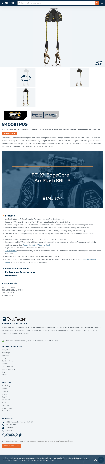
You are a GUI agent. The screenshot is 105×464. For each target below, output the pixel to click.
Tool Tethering (7, 366)
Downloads (6, 400)
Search (97, 3)
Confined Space (7, 361)
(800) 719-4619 (11, 425)
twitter (16, 435)
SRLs (4, 358)
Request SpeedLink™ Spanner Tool (36, 245)
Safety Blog (6, 386)
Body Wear (6, 350)
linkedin (12, 435)
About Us (5, 402)
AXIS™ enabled (11, 251)
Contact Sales (9, 134)
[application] (52, 459)
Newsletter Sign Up (11, 446)
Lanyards (5, 355)
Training (5, 391)
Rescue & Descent (8, 369)
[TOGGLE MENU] (102, 3)
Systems (5, 364)
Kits (3, 372)
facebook (4, 435)
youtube (20, 435)
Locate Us (9, 431)
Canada (4, 394)
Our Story (5, 405)
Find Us (4, 397)
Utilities (4, 375)
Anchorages (6, 352)
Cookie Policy (6, 411)
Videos (4, 389)
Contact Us (9, 428)
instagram (8, 435)
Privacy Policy (7, 408)
